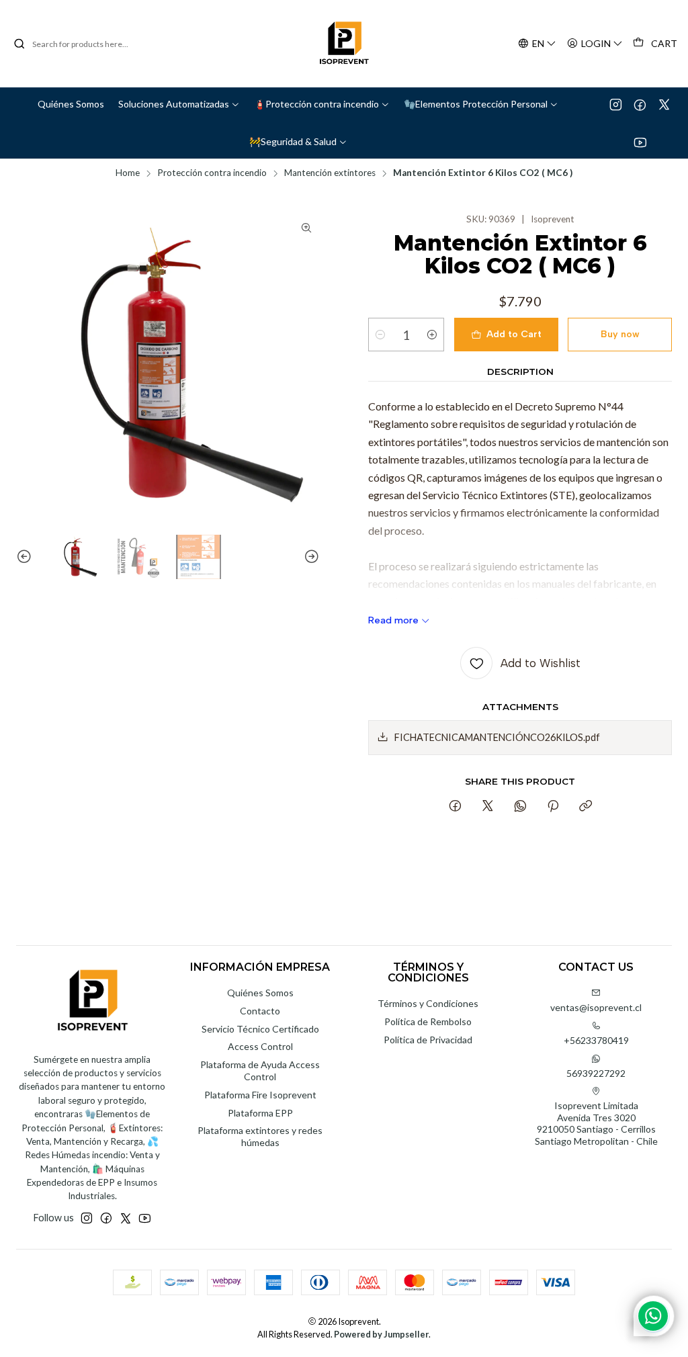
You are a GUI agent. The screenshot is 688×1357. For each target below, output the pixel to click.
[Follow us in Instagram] (616, 104)
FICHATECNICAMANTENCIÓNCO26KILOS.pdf (497, 737)
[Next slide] (310, 557)
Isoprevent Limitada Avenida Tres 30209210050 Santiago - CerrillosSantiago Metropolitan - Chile (596, 1123)
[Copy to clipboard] (585, 807)
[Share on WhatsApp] (520, 807)
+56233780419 (596, 1040)
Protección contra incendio (212, 173)
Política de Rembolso (428, 1021)
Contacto (260, 1010)
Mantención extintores (330, 173)
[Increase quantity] (432, 334)
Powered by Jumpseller (381, 1334)
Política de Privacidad (428, 1039)
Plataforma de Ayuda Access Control (260, 1070)
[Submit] (19, 43)
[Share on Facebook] (455, 807)
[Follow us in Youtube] (640, 142)
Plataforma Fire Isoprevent (260, 1094)
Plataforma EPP (260, 1113)
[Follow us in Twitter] (664, 104)
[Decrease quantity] (380, 334)
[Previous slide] (26, 557)
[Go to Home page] (344, 43)
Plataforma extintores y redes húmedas (260, 1136)
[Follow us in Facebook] (640, 104)
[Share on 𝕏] (487, 807)
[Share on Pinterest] (553, 807)
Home (128, 173)
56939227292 (596, 1073)
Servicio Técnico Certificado (260, 1029)
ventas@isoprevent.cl (596, 1007)
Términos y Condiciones (428, 1003)
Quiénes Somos (260, 992)
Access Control (260, 1046)
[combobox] (82, 43)
